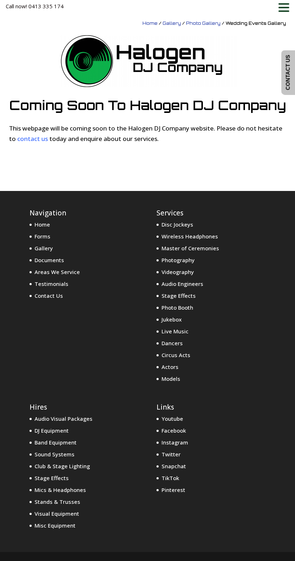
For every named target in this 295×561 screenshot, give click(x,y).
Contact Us (49, 295)
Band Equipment (56, 442)
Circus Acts (176, 355)
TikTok (170, 478)
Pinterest (173, 489)
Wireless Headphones (190, 236)
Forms (42, 236)
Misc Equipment (55, 525)
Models (171, 378)
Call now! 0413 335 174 (35, 6)
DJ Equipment (52, 430)
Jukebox (172, 319)
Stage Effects (179, 295)
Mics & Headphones (60, 489)
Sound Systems (54, 454)
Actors (170, 366)
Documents (49, 260)
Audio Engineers (182, 283)
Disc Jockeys (177, 224)
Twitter (171, 454)
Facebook (174, 430)
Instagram (175, 442)
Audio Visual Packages (63, 418)
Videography (178, 271)
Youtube (172, 418)
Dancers (172, 343)
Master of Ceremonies (190, 248)
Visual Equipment (57, 513)
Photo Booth (177, 307)
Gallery (172, 23)
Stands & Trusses (57, 501)
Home (150, 23)
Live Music (175, 331)
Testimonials (51, 283)
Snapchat (174, 466)
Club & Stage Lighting (62, 466)
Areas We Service (57, 271)
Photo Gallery (203, 23)
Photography (178, 260)
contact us (32, 138)
